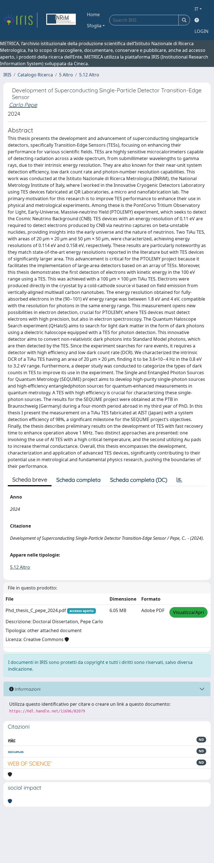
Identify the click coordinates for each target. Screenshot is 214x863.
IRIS (7, 75)
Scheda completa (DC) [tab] (138, 479)
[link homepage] (20, 20)
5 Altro (66, 75)
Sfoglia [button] (94, 26)
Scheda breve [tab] (29, 479)
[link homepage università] (61, 20)
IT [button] (196, 9)
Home (93, 14)
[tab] (179, 480)
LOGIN (201, 31)
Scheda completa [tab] (78, 479)
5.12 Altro (89, 75)
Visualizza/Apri (188, 612)
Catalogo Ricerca (35, 75)
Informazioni (27, 689)
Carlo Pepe (23, 104)
